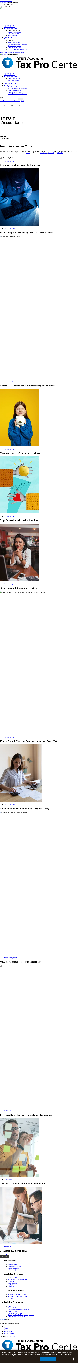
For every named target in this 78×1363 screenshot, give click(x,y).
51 (5, 1255)
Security (6, 1330)
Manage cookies (9, 1333)
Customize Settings (65, 1359)
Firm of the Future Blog (15, 1313)
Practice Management (14, 32)
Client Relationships (10, 37)
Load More (4, 1256)
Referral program (13, 1270)
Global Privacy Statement (41, 1352)
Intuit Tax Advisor (13, 1278)
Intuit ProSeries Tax (14, 1268)
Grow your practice (13, 34)
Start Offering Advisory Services (17, 44)
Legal (5, 1326)
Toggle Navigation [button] (8, 4)
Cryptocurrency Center (14, 46)
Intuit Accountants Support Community (10, 52)
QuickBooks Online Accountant (17, 1294)
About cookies (8, 1331)
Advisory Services (9, 27)
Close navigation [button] (5, 6)
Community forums (13, 1308)
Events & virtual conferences (16, 1316)
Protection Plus (12, 1283)
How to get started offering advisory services (21, 1315)
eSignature (11, 1281)
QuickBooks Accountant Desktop (18, 1296)
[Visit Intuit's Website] (4, 2)
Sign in (22, 52)
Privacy (6, 1328)
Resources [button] (7, 39)
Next (7, 1255)
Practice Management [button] (10, 28)
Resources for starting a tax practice (18, 1309)
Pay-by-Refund (12, 1285)
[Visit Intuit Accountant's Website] (13, 2)
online (28, 153)
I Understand (48, 1359)
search (2, 97)
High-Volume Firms (14, 42)
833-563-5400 (11, 1336)
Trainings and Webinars (15, 47)
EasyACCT (11, 1298)
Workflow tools (12, 35)
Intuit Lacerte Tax (13, 1264)
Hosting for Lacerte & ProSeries (17, 1279)
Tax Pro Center (12, 1311)
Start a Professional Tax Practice (17, 49)
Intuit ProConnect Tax (14, 1266)
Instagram (44, 153)
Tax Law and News (10, 25)
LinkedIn (60, 153)
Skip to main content (6, 1)
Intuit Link (11, 1286)
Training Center (12, 1306)
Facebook (51, 153)
